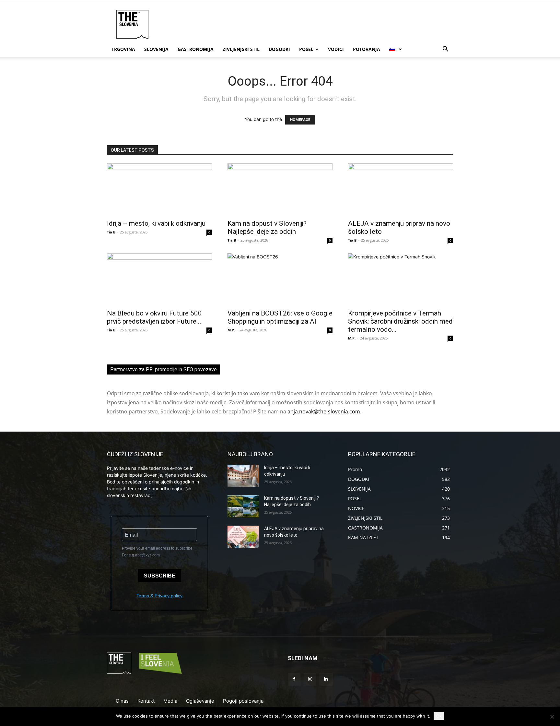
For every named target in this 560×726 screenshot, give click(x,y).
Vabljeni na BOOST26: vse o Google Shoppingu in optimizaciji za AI (280, 317)
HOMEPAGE (300, 119)
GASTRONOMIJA (196, 49)
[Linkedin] (326, 679)
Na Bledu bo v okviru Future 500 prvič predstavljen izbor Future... (154, 317)
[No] (552, 716)
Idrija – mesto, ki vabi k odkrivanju (156, 223)
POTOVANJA (366, 49)
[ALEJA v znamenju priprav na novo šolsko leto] (400, 189)
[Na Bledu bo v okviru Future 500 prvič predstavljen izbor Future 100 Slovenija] (159, 279)
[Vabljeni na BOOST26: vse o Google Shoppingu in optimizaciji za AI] (280, 279)
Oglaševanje (200, 701)
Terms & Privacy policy (159, 595)
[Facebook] (294, 679)
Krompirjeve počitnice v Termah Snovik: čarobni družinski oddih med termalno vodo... (400, 321)
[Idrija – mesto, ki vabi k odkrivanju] (159, 189)
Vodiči (336, 49)
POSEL (306, 49)
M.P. (231, 329)
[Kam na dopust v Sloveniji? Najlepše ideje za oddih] (280, 189)
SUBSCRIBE (159, 575)
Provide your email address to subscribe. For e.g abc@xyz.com (157, 551)
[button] (445, 50)
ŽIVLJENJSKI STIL (241, 49)
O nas (122, 701)
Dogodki (279, 49)
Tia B (111, 232)
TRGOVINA (123, 49)
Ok (439, 716)
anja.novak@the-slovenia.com (323, 411)
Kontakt (146, 701)
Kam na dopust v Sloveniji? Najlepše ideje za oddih (267, 227)
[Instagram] (310, 679)
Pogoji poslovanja (243, 701)
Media (170, 701)
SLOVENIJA (156, 49)
